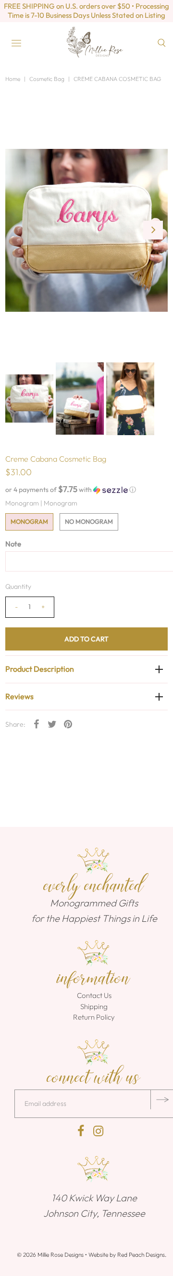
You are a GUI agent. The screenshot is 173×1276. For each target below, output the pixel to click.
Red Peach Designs (141, 1254)
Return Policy (94, 1017)
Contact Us (94, 995)
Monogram (29, 521)
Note (13, 543)
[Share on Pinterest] (68, 723)
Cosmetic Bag (46, 78)
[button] (86, 489)
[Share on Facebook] (36, 723)
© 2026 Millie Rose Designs (50, 1254)
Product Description (39, 669)
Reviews (19, 696)
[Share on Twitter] (52, 723)
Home (12, 78)
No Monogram (89, 521)
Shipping (94, 1006)
